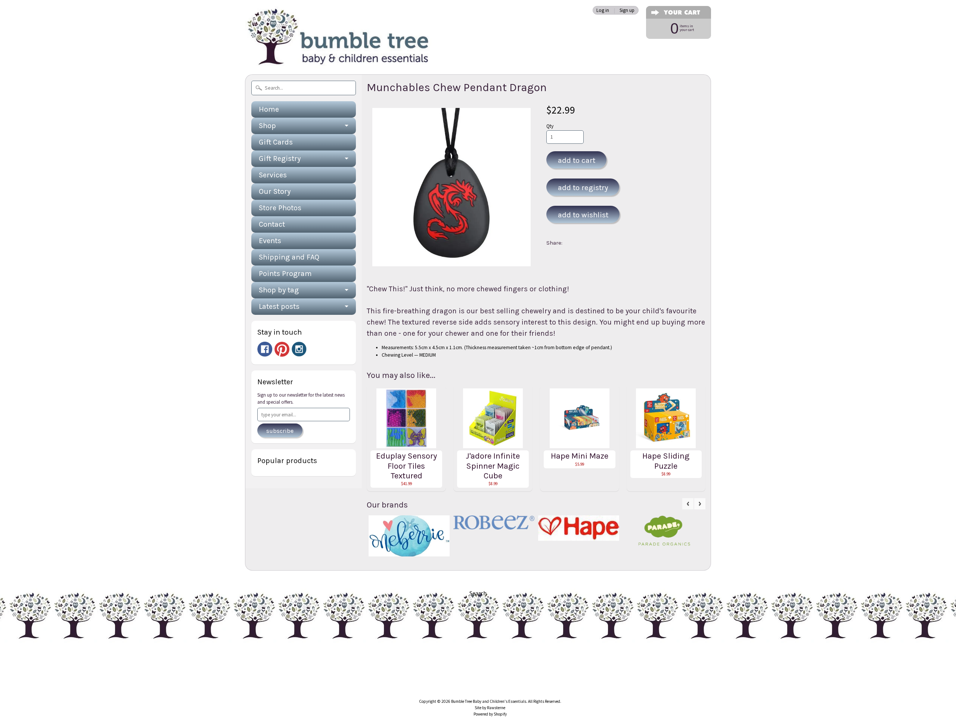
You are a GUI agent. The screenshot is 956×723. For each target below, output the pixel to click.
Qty (549, 126)
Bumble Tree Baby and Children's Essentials (488, 701)
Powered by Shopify (490, 714)
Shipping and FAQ (289, 257)
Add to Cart (576, 160)
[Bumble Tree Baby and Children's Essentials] (338, 58)
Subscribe (280, 430)
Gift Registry (280, 158)
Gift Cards (276, 142)
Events (270, 240)
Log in (602, 10)
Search (478, 593)
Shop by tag (279, 290)
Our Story (275, 191)
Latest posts (279, 306)
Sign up (627, 10)
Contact (272, 224)
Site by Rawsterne (490, 707)
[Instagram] (299, 349)
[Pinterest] (281, 349)
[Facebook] (264, 349)
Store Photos (280, 208)
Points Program (285, 273)
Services (273, 175)
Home (269, 109)
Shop (267, 125)
